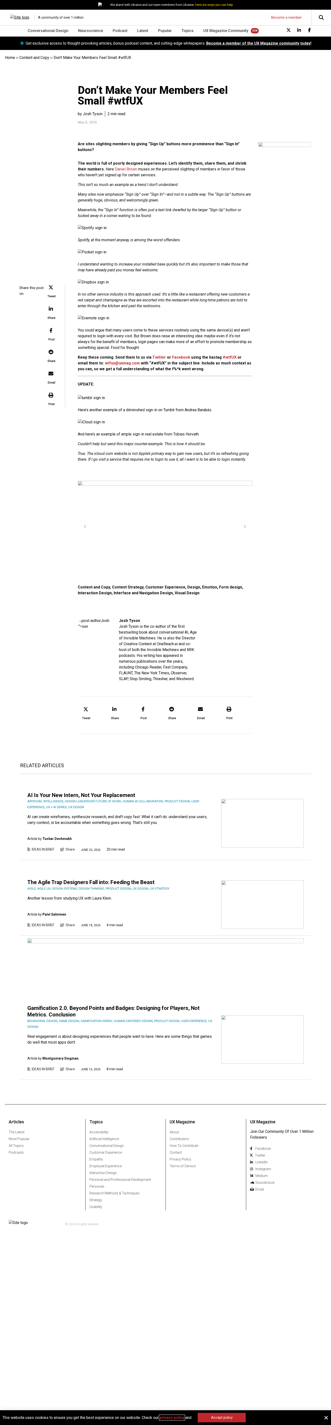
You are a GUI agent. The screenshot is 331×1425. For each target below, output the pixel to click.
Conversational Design (48, 30)
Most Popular (19, 1139)
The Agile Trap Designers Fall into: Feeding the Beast (91, 882)
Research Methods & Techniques (114, 1193)
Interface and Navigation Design (143, 593)
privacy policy (171, 1417)
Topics (187, 30)
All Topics (16, 1146)
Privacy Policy (180, 1159)
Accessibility (99, 1132)
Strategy (95, 1200)
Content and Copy (34, 57)
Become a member (286, 17)
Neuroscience (90, 30)
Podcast (120, 30)
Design (193, 587)
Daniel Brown (126, 169)
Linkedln (261, 1162)
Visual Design (187, 593)
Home (10, 57)
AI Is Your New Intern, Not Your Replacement (81, 795)
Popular (165, 30)
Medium (261, 1176)
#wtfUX (229, 357)
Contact (176, 1152)
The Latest (16, 1132)
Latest (142, 30)
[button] (52, 292)
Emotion (209, 587)
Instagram (263, 1169)
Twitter (159, 357)
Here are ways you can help (214, 5)
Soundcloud (264, 1182)
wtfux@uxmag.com (122, 363)
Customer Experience (165, 587)
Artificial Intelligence (104, 1139)
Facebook (181, 357)
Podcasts (16, 1152)
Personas (96, 1186)
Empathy (96, 1159)
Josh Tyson (129, 620)
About (174, 1132)
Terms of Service (183, 1166)
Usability (95, 1207)
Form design (230, 587)
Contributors (179, 1139)
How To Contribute (184, 1146)
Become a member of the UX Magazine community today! (258, 43)
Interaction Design (95, 593)
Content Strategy (127, 587)
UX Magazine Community (225, 30)
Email (259, 1189)
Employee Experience (105, 1166)
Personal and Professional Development (120, 1180)
